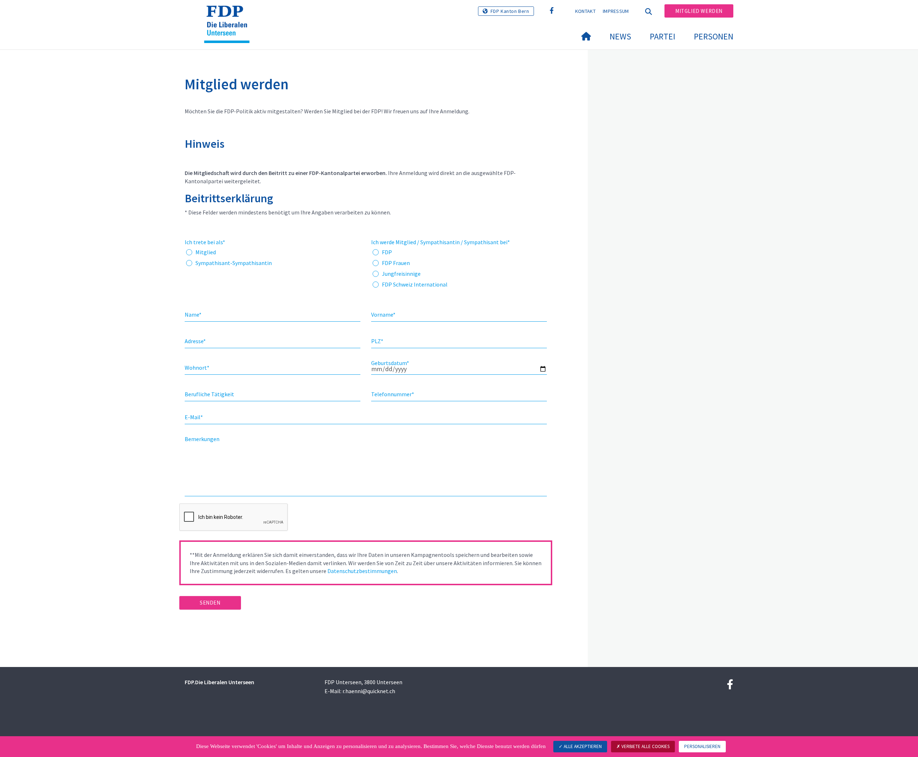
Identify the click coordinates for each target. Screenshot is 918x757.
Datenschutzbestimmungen (362, 570)
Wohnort (197, 367)
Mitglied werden (699, 11)
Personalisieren (702, 746)
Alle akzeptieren (582, 746)
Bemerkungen (202, 439)
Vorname (383, 314)
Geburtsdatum (390, 362)
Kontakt (585, 11)
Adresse (195, 341)
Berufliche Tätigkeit (209, 394)
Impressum (616, 11)
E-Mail (194, 417)
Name (193, 314)
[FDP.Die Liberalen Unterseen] (229, 15)
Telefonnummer (392, 394)
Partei (662, 36)
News (620, 36)
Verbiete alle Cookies (644, 746)
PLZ (377, 341)
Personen (713, 36)
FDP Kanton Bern (510, 11)
